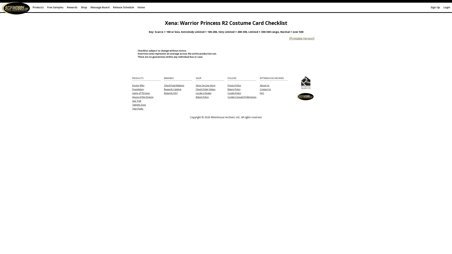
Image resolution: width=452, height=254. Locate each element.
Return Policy (202, 97)
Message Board (100, 7)
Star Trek (136, 101)
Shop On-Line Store (205, 85)
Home (141, 7)
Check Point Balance (174, 85)
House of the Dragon (142, 97)
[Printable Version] (301, 38)
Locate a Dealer (204, 93)
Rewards (72, 7)
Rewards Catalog (172, 89)
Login (447, 7)
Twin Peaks (137, 109)
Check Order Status (205, 89)
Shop (84, 7)
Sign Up (435, 7)
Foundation (138, 89)
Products (38, 7)
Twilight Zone (139, 105)
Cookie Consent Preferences (242, 97)
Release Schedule (123, 7)
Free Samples (55, 7)
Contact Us (265, 89)
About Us (264, 85)
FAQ (262, 93)
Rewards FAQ (171, 93)
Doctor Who (138, 85)
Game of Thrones (141, 93)
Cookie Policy (234, 93)
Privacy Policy (234, 85)
